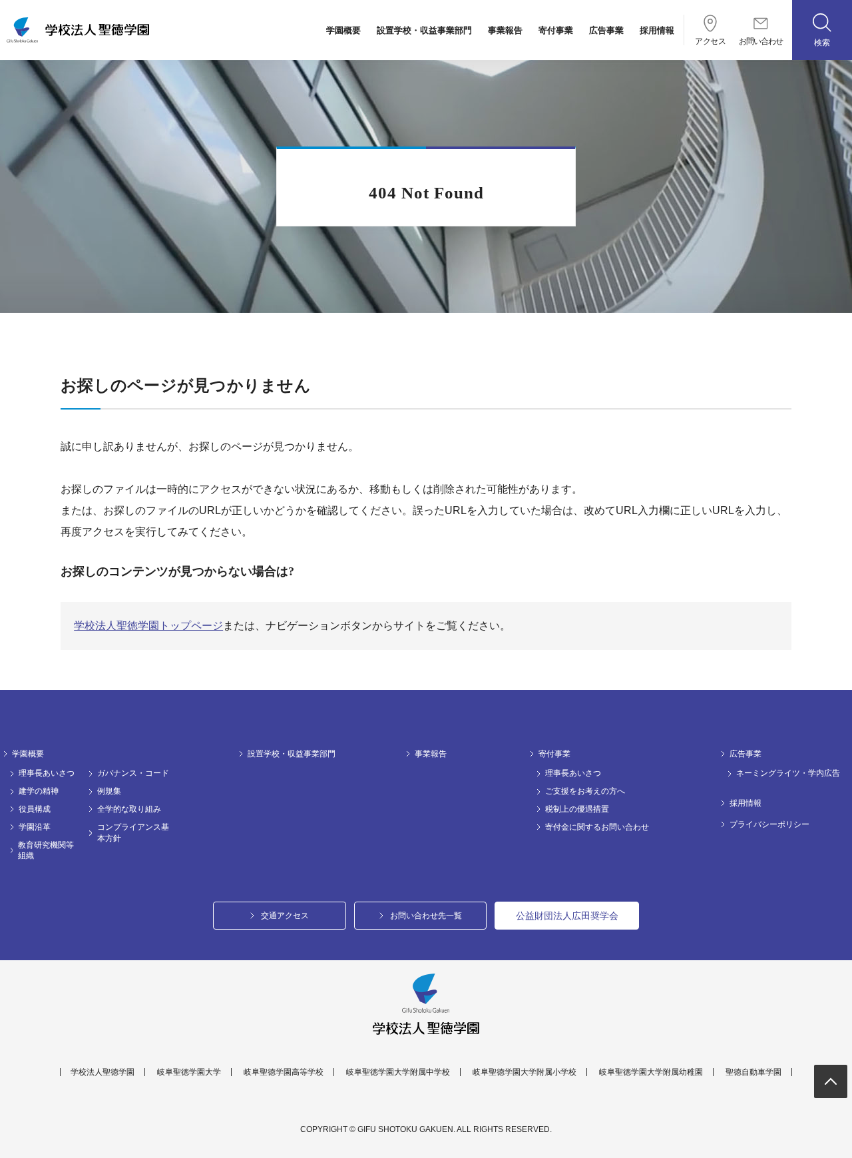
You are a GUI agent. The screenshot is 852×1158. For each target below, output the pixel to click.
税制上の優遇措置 (577, 809)
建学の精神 (39, 791)
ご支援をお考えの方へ (585, 791)
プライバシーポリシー (769, 824)
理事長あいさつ (47, 773)
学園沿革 (35, 827)
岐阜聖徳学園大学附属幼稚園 (651, 1072)
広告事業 (606, 30)
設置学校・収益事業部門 (424, 30)
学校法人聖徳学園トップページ (148, 625)
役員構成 (35, 809)
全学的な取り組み (129, 809)
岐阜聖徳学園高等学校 (283, 1072)
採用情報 (657, 30)
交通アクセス (285, 915)
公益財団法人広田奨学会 (567, 915)
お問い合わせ (761, 41)
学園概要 (343, 30)
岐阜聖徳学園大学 (189, 1072)
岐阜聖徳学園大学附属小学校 (524, 1072)
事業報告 (505, 30)
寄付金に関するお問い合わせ (597, 827)
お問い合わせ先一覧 (426, 915)
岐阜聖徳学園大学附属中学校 (398, 1072)
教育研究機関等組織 (46, 850)
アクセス (710, 41)
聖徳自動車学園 (753, 1072)
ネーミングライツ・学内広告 (788, 773)
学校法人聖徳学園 (102, 1072)
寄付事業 (555, 30)
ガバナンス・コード (133, 773)
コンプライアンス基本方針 (133, 832)
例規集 (109, 791)
